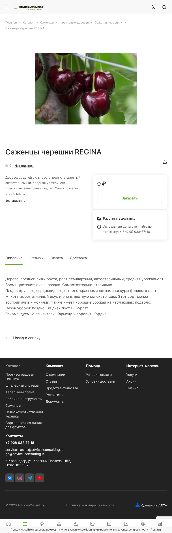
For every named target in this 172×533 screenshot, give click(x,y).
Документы (55, 401)
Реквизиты (54, 395)
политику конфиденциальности (128, 529)
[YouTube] (39, 477)
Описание (14, 258)
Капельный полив (19, 392)
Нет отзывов (24, 165)
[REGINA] (86, 89)
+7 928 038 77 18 (19, 443)
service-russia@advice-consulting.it (34, 449)
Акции (131, 381)
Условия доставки (100, 381)
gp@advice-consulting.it (24, 454)
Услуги (131, 374)
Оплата (56, 258)
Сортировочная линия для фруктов (23, 425)
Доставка (78, 258)
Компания (54, 366)
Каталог (12, 366)
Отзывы (36, 258)
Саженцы (13, 405)
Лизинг (132, 388)
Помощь (93, 366)
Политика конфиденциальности (90, 505)
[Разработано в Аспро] (151, 505)
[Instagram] (19, 477)
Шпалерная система (22, 385)
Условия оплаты (99, 374)
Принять (155, 529)
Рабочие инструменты (23, 399)
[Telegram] (29, 477)
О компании (55, 374)
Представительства (62, 388)
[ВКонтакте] (9, 477)
